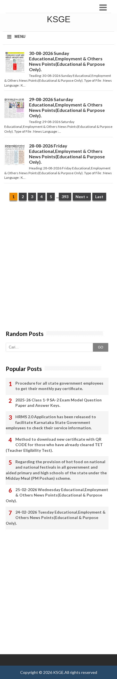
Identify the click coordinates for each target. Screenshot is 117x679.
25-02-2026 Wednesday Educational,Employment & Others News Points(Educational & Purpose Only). (57, 495)
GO (100, 347)
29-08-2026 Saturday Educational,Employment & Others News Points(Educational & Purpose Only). (67, 107)
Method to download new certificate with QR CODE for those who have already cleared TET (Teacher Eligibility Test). (54, 445)
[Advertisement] (58, 268)
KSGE (58, 672)
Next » (82, 196)
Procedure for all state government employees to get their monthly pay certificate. (59, 386)
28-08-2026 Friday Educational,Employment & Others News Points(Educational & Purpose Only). (67, 154)
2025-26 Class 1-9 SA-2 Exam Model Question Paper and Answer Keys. (58, 402)
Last (99, 196)
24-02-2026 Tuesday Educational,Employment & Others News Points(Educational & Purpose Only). (56, 518)
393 (65, 196)
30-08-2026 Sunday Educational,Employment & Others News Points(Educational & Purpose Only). (67, 61)
